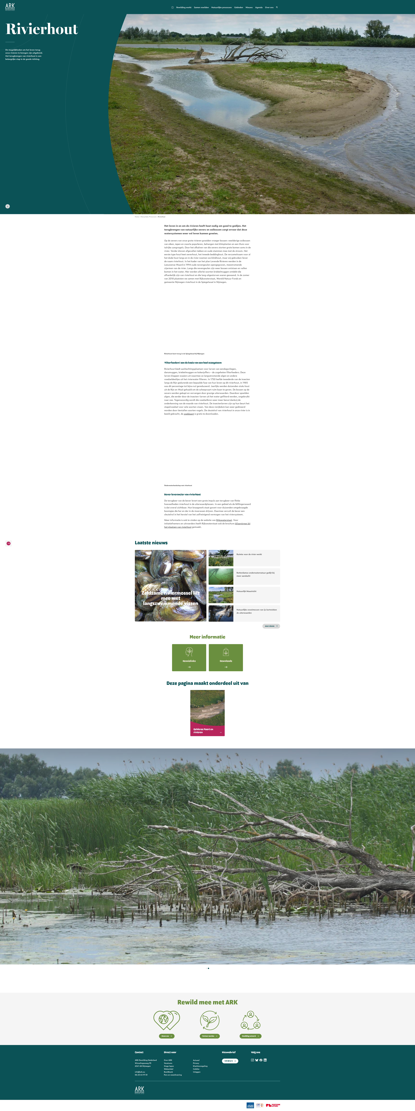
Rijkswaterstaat (224, 520)
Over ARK (168, 1060)
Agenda (259, 7)
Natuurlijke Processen (148, 216)
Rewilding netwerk (249, 1036)
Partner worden (208, 1036)
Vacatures (168, 1063)
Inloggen (196, 1071)
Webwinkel (168, 1069)
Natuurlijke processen (221, 7)
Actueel (196, 1060)
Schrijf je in (229, 1061)
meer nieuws (269, 626)
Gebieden (238, 7)
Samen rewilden (201, 7)
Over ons (269, 7)
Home (172, 7)
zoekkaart (189, 413)
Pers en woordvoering (173, 1074)
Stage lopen (169, 1066)
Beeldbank (168, 1071)
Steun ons (165, 1036)
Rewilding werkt (183, 7)
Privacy (196, 1063)
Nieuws (249, 7)
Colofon (196, 1069)
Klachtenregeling (200, 1066)
